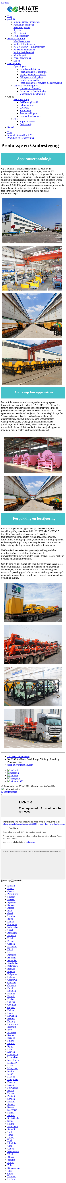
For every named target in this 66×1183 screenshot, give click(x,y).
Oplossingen (20, 66)
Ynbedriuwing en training (32, 94)
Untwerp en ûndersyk (30, 88)
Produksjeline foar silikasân (33, 74)
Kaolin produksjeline (30, 80)
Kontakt (11, 127)
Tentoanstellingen (28, 113)
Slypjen (17, 30)
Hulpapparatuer (21, 35)
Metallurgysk (20, 55)
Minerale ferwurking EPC (26, 85)
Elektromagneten (22, 27)
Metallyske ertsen (22, 41)
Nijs (15, 119)
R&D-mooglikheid (29, 102)
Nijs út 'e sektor (27, 121)
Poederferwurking (22, 58)
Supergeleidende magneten (27, 22)
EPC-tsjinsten (14, 63)
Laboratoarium (27, 105)
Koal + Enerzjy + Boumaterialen (29, 47)
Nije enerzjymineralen (24, 49)
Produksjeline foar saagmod (33, 71)
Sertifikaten (25, 110)
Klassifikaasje (20, 33)
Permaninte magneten (24, 24)
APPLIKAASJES (16, 38)
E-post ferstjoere (9, 792)
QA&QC (24, 107)
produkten (12, 19)
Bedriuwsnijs (26, 124)
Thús (9, 16)
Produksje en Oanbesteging (33, 91)
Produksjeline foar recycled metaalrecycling (41, 83)
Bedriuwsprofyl (21, 99)
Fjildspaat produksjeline (31, 77)
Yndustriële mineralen (24, 44)
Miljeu (17, 60)
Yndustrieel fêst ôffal (24, 52)
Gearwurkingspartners (30, 116)
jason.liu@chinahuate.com (20, 764)
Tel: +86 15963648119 (18, 756)
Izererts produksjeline (30, 69)
